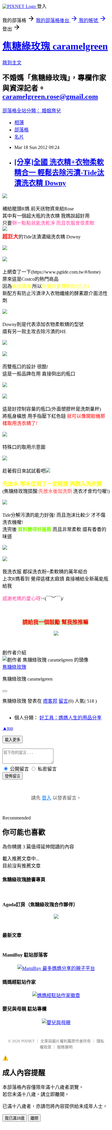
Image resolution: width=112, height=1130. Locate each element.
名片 (19, 136)
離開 (34, 1118)
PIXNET (28, 1041)
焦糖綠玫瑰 (14, 667)
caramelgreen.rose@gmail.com (50, 96)
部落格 (21, 129)
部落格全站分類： (22, 110)
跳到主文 (12, 62)
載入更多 (12, 740)
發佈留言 (12, 776)
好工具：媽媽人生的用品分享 (70, 717)
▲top (7, 728)
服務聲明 (65, 1047)
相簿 (19, 122)
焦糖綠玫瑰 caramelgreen (55, 46)
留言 (63, 701)
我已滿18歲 (14, 1118)
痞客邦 (50, 701)
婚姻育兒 (51, 110)
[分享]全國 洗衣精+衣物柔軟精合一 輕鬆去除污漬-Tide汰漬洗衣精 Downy (59, 172)
